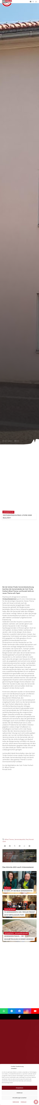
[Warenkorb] (36, 1)
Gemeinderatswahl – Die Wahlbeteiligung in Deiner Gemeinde (19, 937)
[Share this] (9, 846)
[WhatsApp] (4, 1011)
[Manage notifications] (36, 1102)
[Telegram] (12, 1011)
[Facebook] (19, 1011)
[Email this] (4, 846)
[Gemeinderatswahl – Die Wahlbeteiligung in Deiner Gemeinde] (19, 930)
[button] (30, 1)
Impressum (23, 1102)
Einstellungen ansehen (19, 1098)
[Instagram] (27, 1011)
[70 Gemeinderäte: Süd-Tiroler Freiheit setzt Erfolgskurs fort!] (19, 906)
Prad (27, 839)
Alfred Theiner (9, 839)
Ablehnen (20, 1093)
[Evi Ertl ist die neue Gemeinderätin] (19, 882)
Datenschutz (16, 1102)
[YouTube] (35, 1011)
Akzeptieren (19, 1088)
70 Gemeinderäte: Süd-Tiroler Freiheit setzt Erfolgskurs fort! (19, 913)
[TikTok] (19, 1016)
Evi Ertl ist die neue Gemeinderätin (18, 891)
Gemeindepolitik (20, 839)
